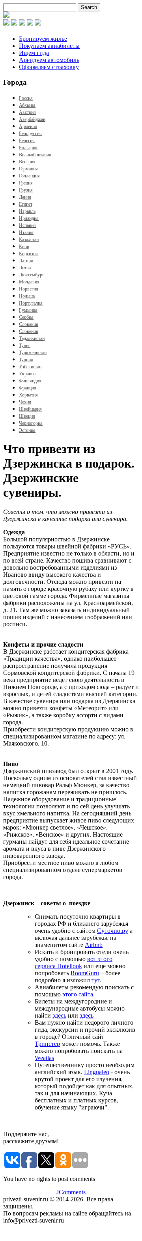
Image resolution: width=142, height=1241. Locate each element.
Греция (26, 183)
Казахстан (29, 239)
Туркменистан (33, 352)
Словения (28, 331)
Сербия (26, 317)
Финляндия (30, 381)
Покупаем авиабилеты (49, 45)
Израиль (27, 211)
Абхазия (27, 105)
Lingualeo (96, 1072)
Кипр (24, 246)
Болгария (28, 147)
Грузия (26, 190)
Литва (25, 267)
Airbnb (94, 944)
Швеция (27, 416)
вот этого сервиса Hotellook (73, 962)
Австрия (27, 112)
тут (96, 980)
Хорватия (28, 395)
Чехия (25, 402)
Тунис (24, 345)
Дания (25, 197)
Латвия (26, 260)
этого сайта (77, 994)
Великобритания (35, 154)
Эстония (27, 430)
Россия (26, 98)
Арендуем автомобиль (49, 60)
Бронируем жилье (43, 38)
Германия (28, 169)
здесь (59, 1015)
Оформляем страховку (49, 67)
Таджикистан (32, 338)
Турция (26, 359)
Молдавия (29, 282)
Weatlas (44, 1058)
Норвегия (28, 289)
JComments (71, 1192)
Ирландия (29, 218)
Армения (28, 126)
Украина (27, 374)
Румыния (28, 310)
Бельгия (27, 140)
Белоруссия (30, 133)
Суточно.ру (112, 930)
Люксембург (31, 275)
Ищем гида (34, 52)
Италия (26, 232)
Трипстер (47, 1043)
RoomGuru (85, 973)
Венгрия (27, 161)
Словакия (28, 324)
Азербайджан (32, 119)
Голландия (29, 176)
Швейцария (30, 409)
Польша (27, 296)
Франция (27, 388)
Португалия (31, 303)
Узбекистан (30, 366)
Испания (27, 225)
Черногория (31, 423)
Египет (25, 204)
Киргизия (28, 253)
